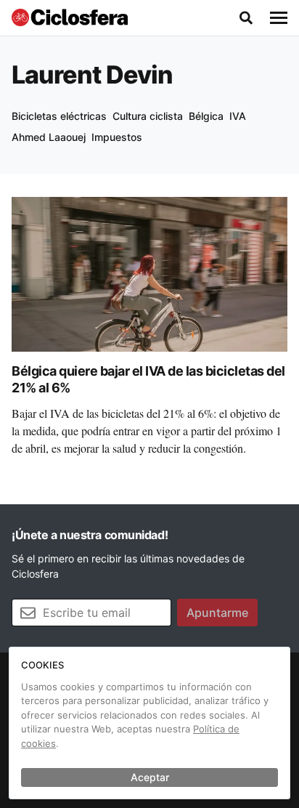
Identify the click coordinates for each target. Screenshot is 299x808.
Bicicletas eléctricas (59, 116)
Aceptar (150, 777)
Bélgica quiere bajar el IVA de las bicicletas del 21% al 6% (148, 379)
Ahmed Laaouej (49, 137)
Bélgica (206, 116)
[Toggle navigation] (278, 18)
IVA (237, 116)
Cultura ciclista (147, 116)
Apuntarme (217, 612)
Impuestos (116, 137)
